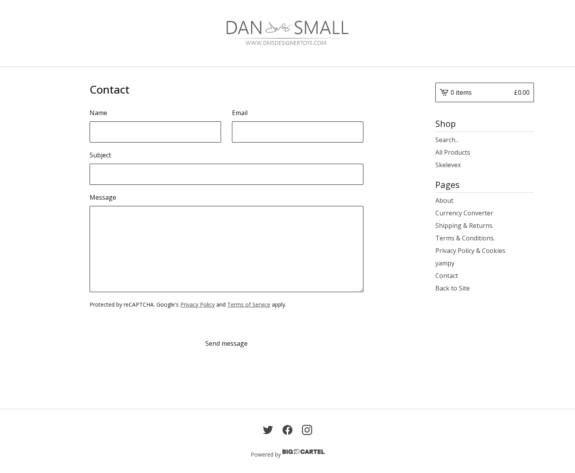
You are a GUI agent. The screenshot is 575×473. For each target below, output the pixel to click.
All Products (452, 152)
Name (98, 112)
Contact (446, 275)
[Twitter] (268, 430)
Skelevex (448, 165)
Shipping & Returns (463, 225)
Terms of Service (248, 304)
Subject (100, 155)
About (444, 200)
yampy (445, 263)
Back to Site (452, 288)
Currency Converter (464, 213)
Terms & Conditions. (465, 238)
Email (240, 112)
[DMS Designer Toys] (287, 33)
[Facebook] (287, 430)
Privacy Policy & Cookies (470, 250)
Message (103, 197)
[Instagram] (307, 430)
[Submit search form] (528, 140)
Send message (226, 343)
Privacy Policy (197, 304)
